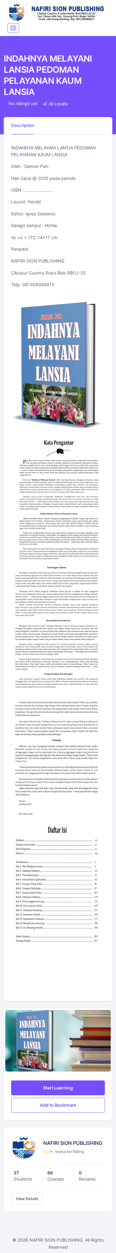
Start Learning (58, 1087)
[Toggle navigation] (13, 28)
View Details (27, 1198)
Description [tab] (22, 125)
